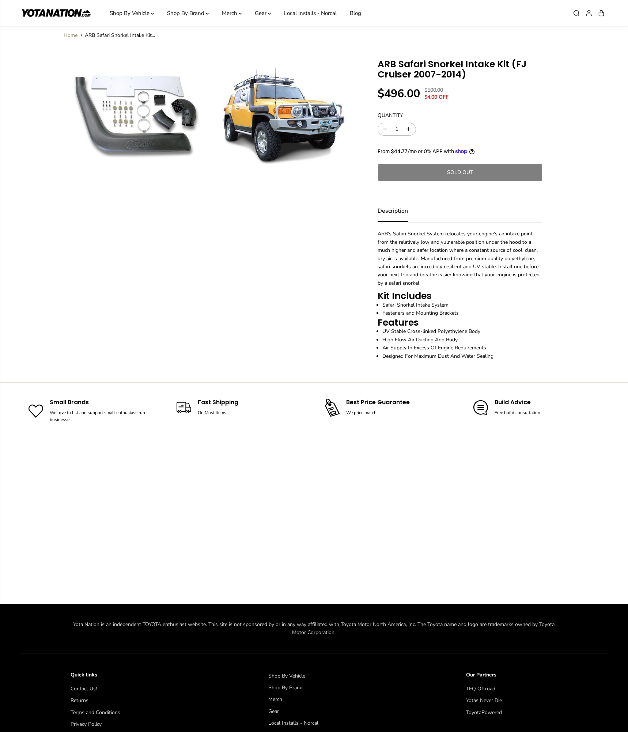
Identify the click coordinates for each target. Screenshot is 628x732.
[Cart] (601, 13)
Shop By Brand (186, 13)
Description (393, 211)
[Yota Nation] (56, 13)
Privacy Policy (86, 724)
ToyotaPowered (484, 712)
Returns (79, 700)
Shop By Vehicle (130, 13)
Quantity (390, 115)
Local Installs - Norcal (310, 13)
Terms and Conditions (95, 712)
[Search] (576, 13)
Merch (230, 13)
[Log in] (588, 13)
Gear (261, 13)
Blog (355, 13)
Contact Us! (84, 688)
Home (70, 35)
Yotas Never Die (484, 700)
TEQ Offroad (480, 688)
